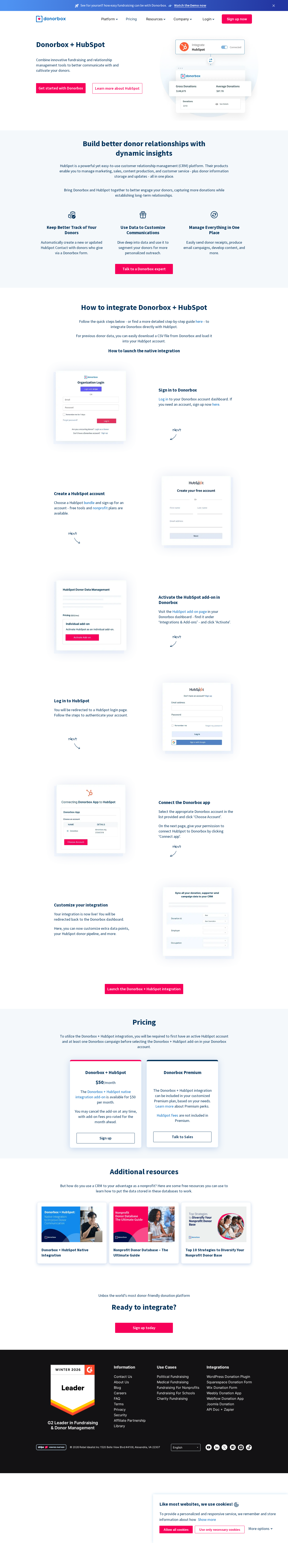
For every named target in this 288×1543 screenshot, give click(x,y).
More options (258, 1528)
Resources (154, 19)
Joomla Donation (220, 1404)
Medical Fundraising (172, 1382)
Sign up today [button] (144, 1327)
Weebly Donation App (224, 1393)
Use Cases (166, 1367)
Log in (163, 399)
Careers (120, 1393)
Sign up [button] (106, 1138)
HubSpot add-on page (189, 611)
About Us (121, 1382)
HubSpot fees (167, 1115)
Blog (117, 1387)
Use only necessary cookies (219, 1529)
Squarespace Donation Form (229, 1382)
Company (181, 19)
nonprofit (100, 507)
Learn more (164, 1106)
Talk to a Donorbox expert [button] (144, 268)
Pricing (131, 19)
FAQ (117, 1398)
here (199, 321)
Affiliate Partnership (130, 1420)
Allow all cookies (176, 1529)
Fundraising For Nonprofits (178, 1387)
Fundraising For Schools (176, 1393)
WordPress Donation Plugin (228, 1376)
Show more (207, 1519)
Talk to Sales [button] (182, 1136)
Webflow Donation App (225, 1398)
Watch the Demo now (190, 5)
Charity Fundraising (172, 1398)
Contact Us (123, 1376)
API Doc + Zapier (220, 1409)
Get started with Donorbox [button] (61, 88)
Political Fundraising (173, 1376)
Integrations (218, 1367)
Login (207, 19)
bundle (89, 502)
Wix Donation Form (222, 1387)
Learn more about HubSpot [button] (117, 88)
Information (124, 1367)
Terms (119, 1404)
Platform (108, 19)
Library (119, 1426)
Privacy (120, 1409)
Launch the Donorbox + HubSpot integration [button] (144, 988)
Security (120, 1415)
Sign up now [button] (237, 19)
